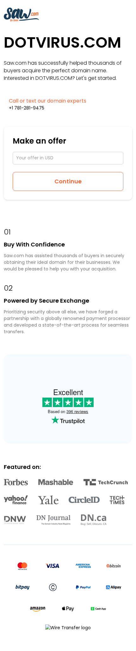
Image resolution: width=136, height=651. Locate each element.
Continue (68, 181)
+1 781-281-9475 (26, 108)
